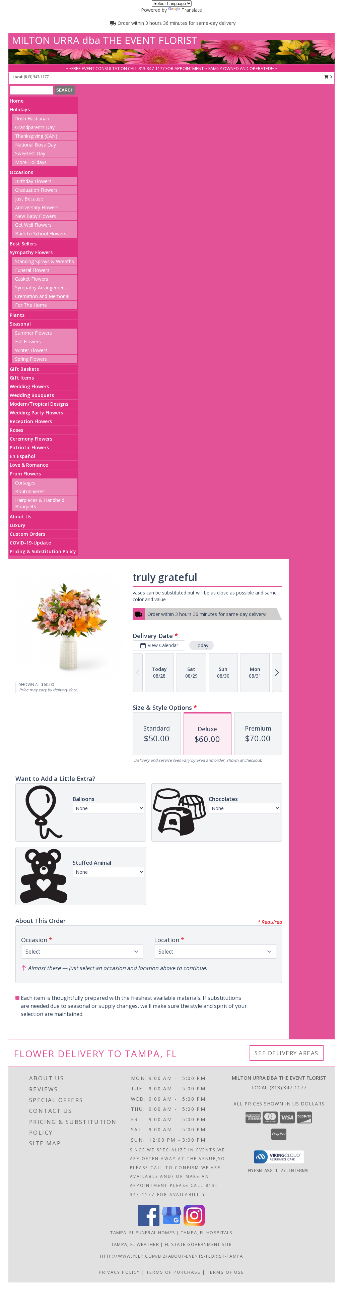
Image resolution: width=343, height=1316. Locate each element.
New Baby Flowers (35, 216)
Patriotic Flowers (29, 447)
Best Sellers (23, 243)
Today (201, 645)
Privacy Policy (119, 1272)
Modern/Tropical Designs (39, 404)
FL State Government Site (198, 1244)
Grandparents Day (35, 127)
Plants (17, 315)
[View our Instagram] (194, 1224)
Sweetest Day (30, 153)
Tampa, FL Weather (135, 1244)
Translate (192, 10)
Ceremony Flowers (31, 439)
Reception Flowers (31, 421)
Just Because (29, 198)
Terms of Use (225, 1272)
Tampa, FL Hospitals (207, 1232)
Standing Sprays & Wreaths (44, 261)
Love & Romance (29, 465)
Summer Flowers (33, 333)
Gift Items (22, 378)
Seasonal (20, 324)
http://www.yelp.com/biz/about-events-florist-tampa (171, 1256)
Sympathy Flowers (31, 252)
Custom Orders (27, 534)
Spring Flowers (31, 359)
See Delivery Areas (287, 1053)
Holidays (20, 109)
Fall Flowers (28, 341)
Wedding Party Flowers (36, 412)
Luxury (17, 525)
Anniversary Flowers (37, 207)
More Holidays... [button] (32, 162)
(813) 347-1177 (36, 76)
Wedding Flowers (29, 386)
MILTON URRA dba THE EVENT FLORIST (104, 40)
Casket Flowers (31, 279)
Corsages (25, 482)
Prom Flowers (25, 473)
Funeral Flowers (32, 270)
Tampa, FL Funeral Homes (142, 1232)
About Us (20, 516)
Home (16, 101)
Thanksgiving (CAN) (36, 136)
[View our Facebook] (148, 1224)
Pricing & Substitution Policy (43, 551)
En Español (22, 456)
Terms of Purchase (173, 1272)
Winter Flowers (31, 350)
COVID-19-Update (30, 542)
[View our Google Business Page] (171, 1224)
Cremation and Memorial (42, 296)
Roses (16, 430)
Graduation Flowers (36, 190)
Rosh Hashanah (32, 118)
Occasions (21, 172)
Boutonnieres (30, 491)
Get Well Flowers (33, 225)
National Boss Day (35, 144)
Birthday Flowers (33, 181)
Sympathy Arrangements (42, 287)
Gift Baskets (24, 369)
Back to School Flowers (40, 233)
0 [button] (330, 76)
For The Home (31, 305)
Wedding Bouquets (32, 395)
